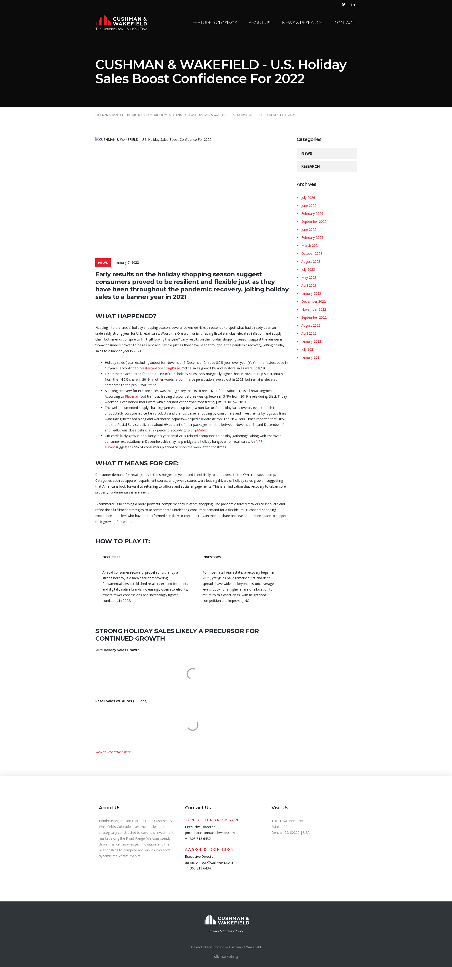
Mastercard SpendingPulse (160, 368)
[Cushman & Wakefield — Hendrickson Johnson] (121, 22)
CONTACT (345, 22)
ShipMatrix (199, 430)
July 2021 (308, 349)
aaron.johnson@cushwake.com (209, 862)
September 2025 (314, 221)
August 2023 (310, 261)
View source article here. (113, 752)
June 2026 (308, 205)
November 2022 (313, 309)
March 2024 (310, 245)
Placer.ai (131, 396)
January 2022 (311, 341)
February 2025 (312, 237)
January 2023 (311, 293)
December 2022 (313, 301)
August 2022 (310, 325)
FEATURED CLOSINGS (214, 22)
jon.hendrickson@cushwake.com (210, 832)
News (306, 153)
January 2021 (311, 357)
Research (310, 166)
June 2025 (308, 229)
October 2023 (311, 253)
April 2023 (308, 285)
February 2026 (312, 213)
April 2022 (308, 333)
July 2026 (308, 197)
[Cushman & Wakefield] (226, 917)
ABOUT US (259, 22)
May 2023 (308, 277)
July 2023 (308, 269)
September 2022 (314, 317)
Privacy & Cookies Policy (226, 931)
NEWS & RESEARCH (302, 22)
